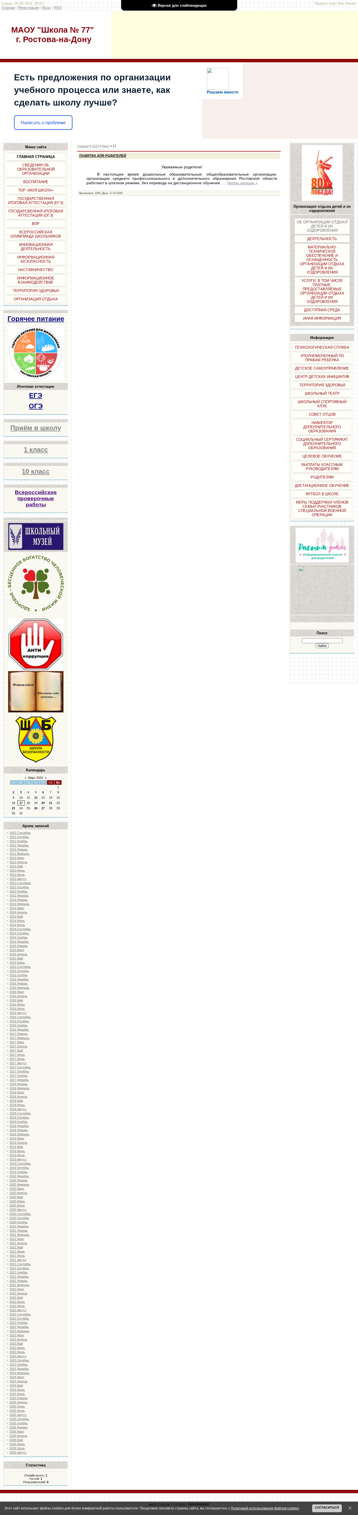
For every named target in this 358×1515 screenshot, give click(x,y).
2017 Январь (19, 1033)
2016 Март (17, 992)
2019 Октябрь (19, 1167)
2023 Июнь (17, 1347)
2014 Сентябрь (20, 929)
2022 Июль (17, 1306)
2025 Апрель (18, 1402)
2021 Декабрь (19, 1276)
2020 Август (18, 1209)
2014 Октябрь (19, 933)
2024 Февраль (19, 1373)
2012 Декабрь (19, 845)
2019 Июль (17, 1155)
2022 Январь (19, 1280)
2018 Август (18, 1109)
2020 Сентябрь (20, 1213)
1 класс (36, 449)
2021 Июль (17, 1255)
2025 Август (18, 1414)
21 (50, 803)
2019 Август (18, 1159)
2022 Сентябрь (20, 1314)
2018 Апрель (18, 1096)
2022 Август (18, 1310)
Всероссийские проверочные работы (36, 498)
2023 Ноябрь (19, 1364)
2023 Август (18, 1356)
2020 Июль (17, 1205)
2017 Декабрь (19, 1079)
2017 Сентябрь (20, 1067)
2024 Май (16, 1385)
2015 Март (17, 950)
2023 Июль (17, 1352)
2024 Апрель (18, 1381)
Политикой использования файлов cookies (265, 1508)
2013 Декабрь (19, 895)
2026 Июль (17, 1448)
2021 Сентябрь (20, 1264)
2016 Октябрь (19, 1021)
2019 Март (17, 1138)
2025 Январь (19, 1398)
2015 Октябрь (19, 971)
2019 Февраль (19, 1134)
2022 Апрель (18, 1293)
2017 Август (18, 1063)
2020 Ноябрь (19, 1222)
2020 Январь (19, 1180)
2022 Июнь (17, 1301)
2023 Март (17, 1335)
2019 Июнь (17, 1151)
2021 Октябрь (19, 1268)
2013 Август (18, 878)
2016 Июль (17, 1008)
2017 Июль (17, 1059)
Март (105, 146)
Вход (46, 8)
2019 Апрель (18, 1142)
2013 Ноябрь (19, 891)
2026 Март (17, 1431)
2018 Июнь (17, 1105)
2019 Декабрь (19, 1176)
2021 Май (16, 1247)
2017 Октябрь (19, 1071)
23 (13, 808)
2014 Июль (17, 925)
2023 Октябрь (19, 1360)
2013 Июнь (17, 870)
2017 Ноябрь (19, 1075)
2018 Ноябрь (19, 1121)
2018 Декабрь (19, 1126)
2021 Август (18, 1260)
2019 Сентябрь (20, 1163)
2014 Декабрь (19, 941)
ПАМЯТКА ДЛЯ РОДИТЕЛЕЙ (102, 156)
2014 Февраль (19, 904)
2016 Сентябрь (20, 1017)
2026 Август (18, 1452)
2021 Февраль (19, 1234)
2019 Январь (19, 1130)
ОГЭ (36, 406)
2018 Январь (19, 1084)
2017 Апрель (18, 1046)
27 (43, 808)
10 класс (36, 471)
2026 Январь (19, 1427)
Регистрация (28, 8)
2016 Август (18, 1012)
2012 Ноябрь (19, 841)
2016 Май (16, 1000)
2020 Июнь (17, 1201)
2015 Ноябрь (19, 975)
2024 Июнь (17, 1389)
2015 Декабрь (19, 979)
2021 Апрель (18, 1243)
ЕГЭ (35, 395)
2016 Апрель (18, 996)
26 (35, 808)
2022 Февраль (19, 1285)
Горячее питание (36, 318)
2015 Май (16, 958)
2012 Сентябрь (20, 832)
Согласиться (327, 1507)
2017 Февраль (19, 1038)
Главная (8, 8)
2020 (95, 146)
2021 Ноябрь (19, 1272)
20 (43, 803)
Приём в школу (35, 428)
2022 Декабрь (19, 1327)
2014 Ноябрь (19, 937)
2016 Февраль (19, 987)
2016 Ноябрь (19, 1025)
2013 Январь (19, 849)
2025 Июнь (17, 1406)
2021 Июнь (17, 1251)
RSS (58, 8)
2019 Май (16, 1146)
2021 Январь (19, 1230)
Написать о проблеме (43, 122)
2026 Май (16, 1440)
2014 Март (17, 908)
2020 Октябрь (19, 1218)
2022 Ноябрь (19, 1322)
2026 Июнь (17, 1444)
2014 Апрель (18, 912)
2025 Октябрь (19, 1419)
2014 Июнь (17, 920)
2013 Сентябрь (20, 883)
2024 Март (17, 1377)
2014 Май (16, 916)
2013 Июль (17, 874)
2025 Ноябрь (19, 1423)
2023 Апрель (18, 1339)
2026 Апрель (18, 1435)
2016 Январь (19, 983)
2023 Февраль (19, 1331)
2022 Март (17, 1289)
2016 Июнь (17, 1004)
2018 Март (17, 1092)
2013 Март (17, 858)
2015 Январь (19, 945)
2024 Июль (17, 1394)
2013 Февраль (19, 853)
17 (21, 803)
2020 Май (16, 1197)
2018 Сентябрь (20, 1113)
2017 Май (16, 1050)
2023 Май (16, 1343)
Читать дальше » (242, 183)
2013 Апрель (18, 862)
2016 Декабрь (19, 1029)
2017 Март (17, 1042)
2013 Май (16, 866)
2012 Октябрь (19, 837)
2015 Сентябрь (20, 966)
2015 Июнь (17, 962)
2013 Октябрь (19, 887)
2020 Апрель (18, 1193)
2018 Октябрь (19, 1117)
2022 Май (16, 1297)
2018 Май (16, 1100)
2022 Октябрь (19, 1318)
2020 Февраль (19, 1184)
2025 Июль (17, 1410)
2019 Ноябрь (19, 1172)
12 (35, 797)
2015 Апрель (18, 954)
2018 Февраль (19, 1088)
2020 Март (17, 1188)
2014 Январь (19, 899)
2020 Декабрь (19, 1226)
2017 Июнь (17, 1054)
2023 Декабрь (19, 1368)
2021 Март (17, 1239)
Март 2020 (35, 777)
